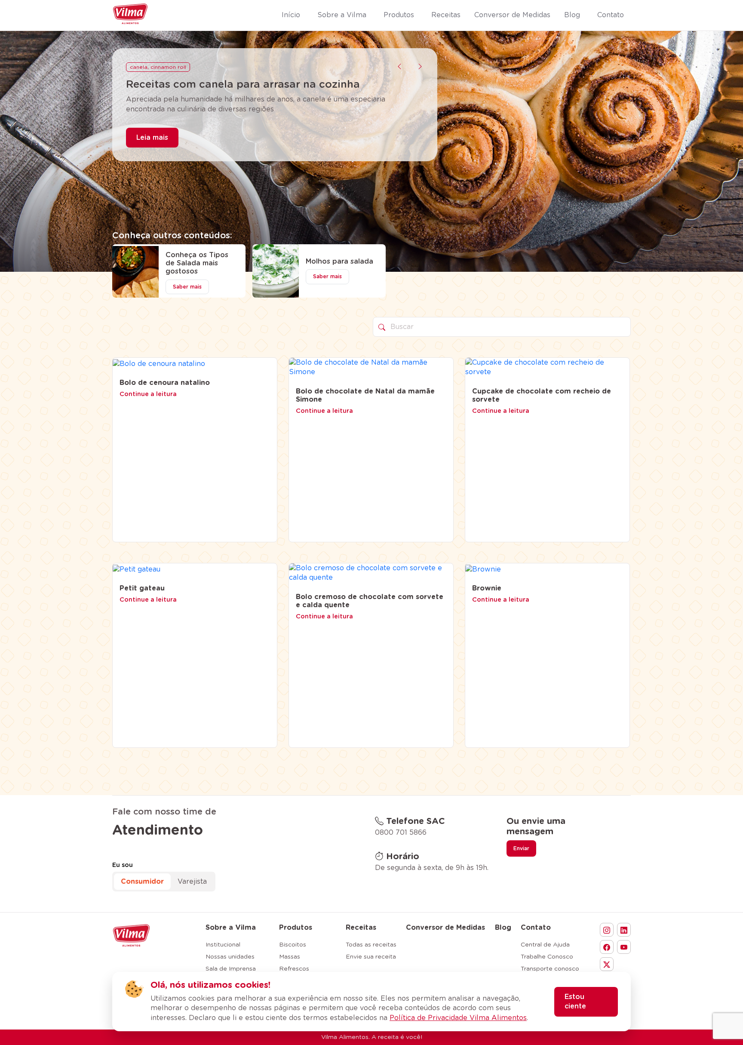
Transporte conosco (550, 969)
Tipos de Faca (149, 67)
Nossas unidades (230, 957)
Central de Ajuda (545, 945)
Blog (503, 927)
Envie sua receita (371, 957)
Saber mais (187, 286)
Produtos (295, 927)
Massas (289, 957)
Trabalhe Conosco (547, 957)
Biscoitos (292, 945)
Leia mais (152, 150)
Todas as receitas (371, 945)
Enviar (521, 848)
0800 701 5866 (401, 832)
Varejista (192, 881)
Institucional (223, 945)
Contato (536, 927)
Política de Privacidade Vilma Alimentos (458, 1017)
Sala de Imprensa (231, 969)
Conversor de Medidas (445, 927)
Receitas (361, 927)
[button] (399, 66)
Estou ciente (575, 1001)
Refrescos (294, 969)
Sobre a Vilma (231, 927)
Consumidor (142, 881)
